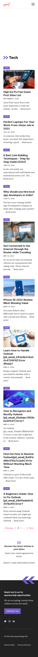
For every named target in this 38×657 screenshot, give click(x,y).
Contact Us (12, 611)
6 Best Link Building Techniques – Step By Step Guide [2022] (16, 158)
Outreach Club (10, 639)
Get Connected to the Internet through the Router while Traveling (17, 249)
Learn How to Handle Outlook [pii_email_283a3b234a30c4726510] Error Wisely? (18, 357)
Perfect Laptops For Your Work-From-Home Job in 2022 (18, 125)
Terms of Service (24, 645)
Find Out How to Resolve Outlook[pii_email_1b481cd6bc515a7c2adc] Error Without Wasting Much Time (18, 460)
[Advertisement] (19, 29)
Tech (6, 68)
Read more (26, 109)
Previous (8, 528)
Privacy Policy (9, 645)
